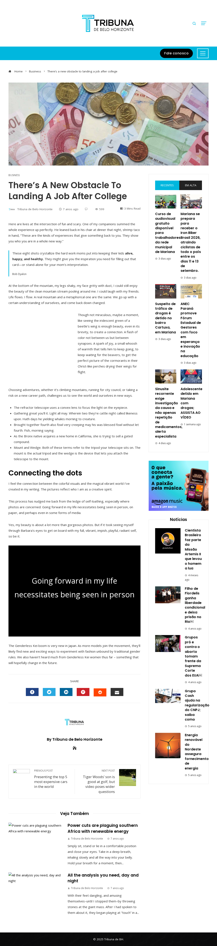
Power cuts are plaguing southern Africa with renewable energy (103, 828)
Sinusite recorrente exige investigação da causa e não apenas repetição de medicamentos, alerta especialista (168, 413)
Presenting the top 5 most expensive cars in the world (50, 779)
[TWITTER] (49, 692)
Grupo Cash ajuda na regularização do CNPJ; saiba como (197, 705)
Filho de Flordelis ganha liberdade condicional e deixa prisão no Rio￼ (195, 605)
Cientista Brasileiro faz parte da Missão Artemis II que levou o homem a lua (193, 549)
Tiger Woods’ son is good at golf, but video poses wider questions (99, 781)
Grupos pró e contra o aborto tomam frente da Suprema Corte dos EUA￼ (193, 656)
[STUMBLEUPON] (100, 692)
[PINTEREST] (83, 692)
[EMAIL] (117, 692)
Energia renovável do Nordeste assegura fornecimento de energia (197, 752)
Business (14, 175)
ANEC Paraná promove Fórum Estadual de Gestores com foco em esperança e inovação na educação (191, 329)
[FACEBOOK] (32, 692)
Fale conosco (176, 53)
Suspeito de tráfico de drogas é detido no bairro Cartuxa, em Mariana (165, 318)
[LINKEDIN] (66, 692)
